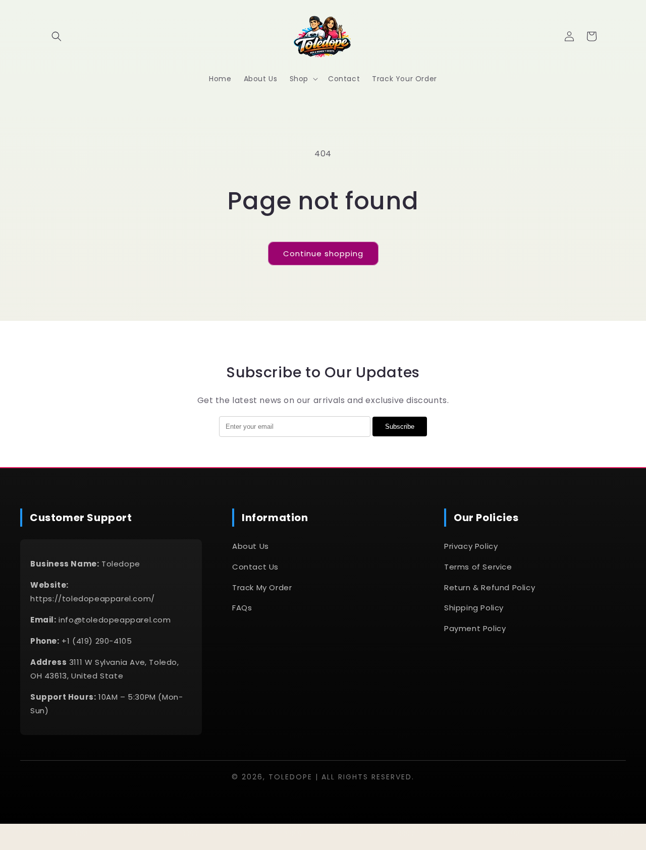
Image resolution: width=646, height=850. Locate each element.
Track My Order (262, 587)
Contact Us (255, 566)
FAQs (242, 607)
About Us (250, 546)
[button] (56, 36)
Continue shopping (323, 253)
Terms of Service (478, 566)
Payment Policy (475, 628)
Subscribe (399, 426)
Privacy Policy (471, 546)
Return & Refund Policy (489, 587)
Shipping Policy (474, 607)
